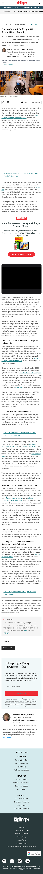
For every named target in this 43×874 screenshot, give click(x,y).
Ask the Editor (21, 791)
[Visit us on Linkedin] (27, 863)
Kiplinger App (21, 769)
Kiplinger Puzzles (21, 788)
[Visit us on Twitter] (4, 863)
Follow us (26, 102)
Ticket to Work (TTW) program (30, 373)
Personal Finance (19, 24)
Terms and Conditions (21, 835)
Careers (33, 24)
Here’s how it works (7, 64)
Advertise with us (21, 845)
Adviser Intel (8, 648)
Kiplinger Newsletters (21, 772)
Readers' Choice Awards (21, 784)
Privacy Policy (21, 839)
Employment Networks (14, 498)
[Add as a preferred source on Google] (34, 855)
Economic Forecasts (21, 804)
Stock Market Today (21, 800)
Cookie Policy (21, 842)
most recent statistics (29, 446)
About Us (21, 829)
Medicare (18, 387)
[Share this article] (3, 102)
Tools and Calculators (21, 810)
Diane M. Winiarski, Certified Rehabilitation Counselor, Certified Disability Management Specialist (21, 51)
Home (6, 24)
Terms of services (27, 699)
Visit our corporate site (28, 869)
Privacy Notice (29, 701)
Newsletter (37, 102)
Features (31, 56)
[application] (22, 278)
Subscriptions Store (21, 762)
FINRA (6, 633)
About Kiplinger (21, 781)
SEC (26, 631)
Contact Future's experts (21, 832)
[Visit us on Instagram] (20, 863)
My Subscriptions (21, 765)
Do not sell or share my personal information (22, 848)
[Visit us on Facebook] (12, 863)
